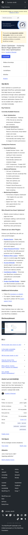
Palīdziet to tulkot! (14, 12)
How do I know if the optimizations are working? (9, 360)
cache (19, 423)
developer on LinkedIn (16, 294)
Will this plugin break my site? (10, 355)
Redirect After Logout (11, 255)
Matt (3, 499)
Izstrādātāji (5, 488)
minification (16, 426)
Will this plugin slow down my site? (11, 344)
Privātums (4, 477)
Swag (17, 491)
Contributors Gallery (10, 272)
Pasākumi (17, 485)
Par (3, 469)
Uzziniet (4, 482)
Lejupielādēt (6, 56)
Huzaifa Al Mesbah (11, 52)
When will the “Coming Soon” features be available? (10, 366)
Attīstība (5, 74)
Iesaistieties (18, 482)
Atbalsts (5, 78)
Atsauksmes (6, 66)
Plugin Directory (6, 7)
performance (23, 429)
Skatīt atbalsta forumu (8, 460)
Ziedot (17, 488)
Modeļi (17, 477)
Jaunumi (4, 472)
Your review (5, 446)
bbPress (4, 501)
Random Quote (8, 239)
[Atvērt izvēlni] (25, 2)
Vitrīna (16, 469)
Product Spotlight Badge (11, 281)
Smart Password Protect (11, 248)
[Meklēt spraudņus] (18, 17)
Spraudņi (17, 475)
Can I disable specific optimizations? (8, 372)
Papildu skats (5, 434)
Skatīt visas (23, 446)
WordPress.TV (6, 491)
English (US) (23, 419)
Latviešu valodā (9, 511)
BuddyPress (5, 504)
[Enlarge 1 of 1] (24, 323)
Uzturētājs (4, 475)
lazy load (24, 423)
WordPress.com (6, 496)
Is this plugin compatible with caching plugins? (8, 349)
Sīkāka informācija (8, 62)
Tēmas (17, 472)
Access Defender (9, 262)
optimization (23, 426)
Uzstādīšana (6, 70)
